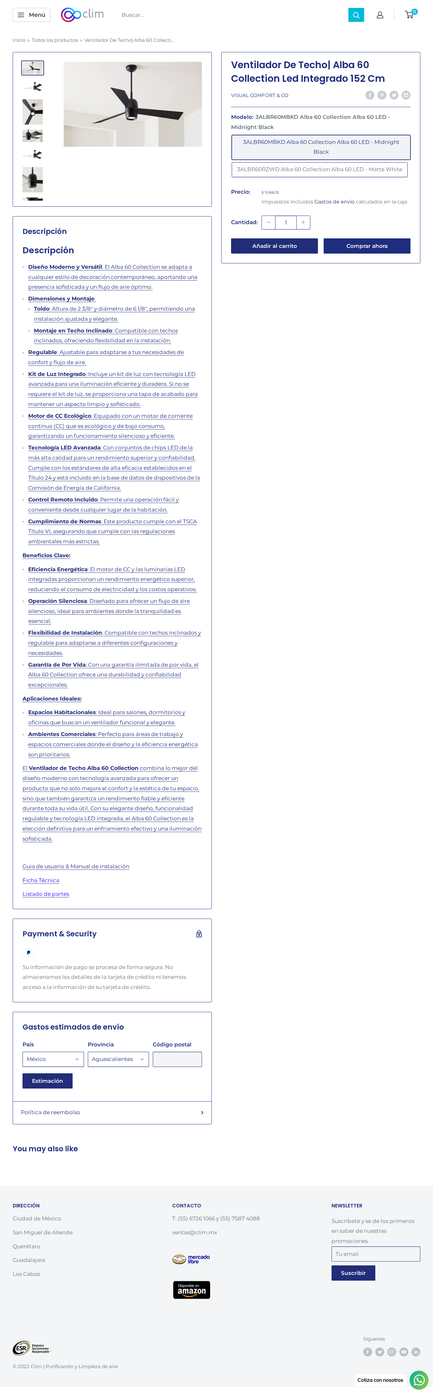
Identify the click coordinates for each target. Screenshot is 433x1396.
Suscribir (353, 1273)
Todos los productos (55, 40)
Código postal (172, 1044)
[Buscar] (356, 15)
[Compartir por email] (406, 95)
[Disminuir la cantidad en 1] (268, 222)
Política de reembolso (50, 1112)
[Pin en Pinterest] (382, 95)
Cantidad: (244, 222)
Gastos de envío (334, 202)
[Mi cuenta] (380, 14)
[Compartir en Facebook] (369, 95)
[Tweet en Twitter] (394, 95)
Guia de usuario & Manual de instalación (76, 866)
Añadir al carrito (274, 245)
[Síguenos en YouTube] (403, 1351)
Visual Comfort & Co (259, 95)
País (28, 1044)
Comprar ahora (367, 245)
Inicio (19, 40)
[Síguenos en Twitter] (379, 1351)
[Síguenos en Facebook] (367, 1351)
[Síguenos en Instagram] (391, 1351)
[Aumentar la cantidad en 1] (303, 222)
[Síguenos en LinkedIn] (415, 1351)
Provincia (101, 1044)
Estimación (47, 1081)
